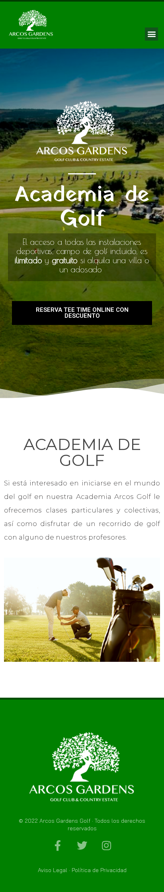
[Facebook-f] (58, 845)
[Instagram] (106, 845)
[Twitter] (82, 845)
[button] (151, 34)
